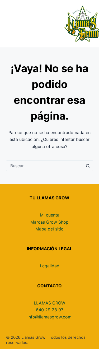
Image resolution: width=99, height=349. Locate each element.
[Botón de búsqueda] (88, 166)
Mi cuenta (49, 215)
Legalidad (49, 265)
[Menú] (90, 23)
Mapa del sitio (49, 229)
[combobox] (44, 165)
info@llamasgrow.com (49, 316)
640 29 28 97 (49, 309)
